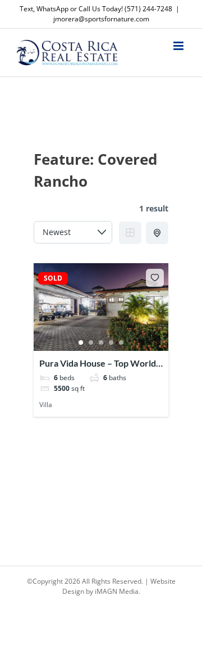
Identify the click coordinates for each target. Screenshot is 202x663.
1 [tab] (81, 342)
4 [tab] (111, 342)
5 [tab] (121, 342)
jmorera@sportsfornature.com (101, 19)
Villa (45, 404)
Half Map (157, 233)
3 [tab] (101, 342)
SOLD (53, 278)
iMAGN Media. (117, 591)
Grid (130, 233)
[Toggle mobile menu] (179, 46)
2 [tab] (91, 342)
